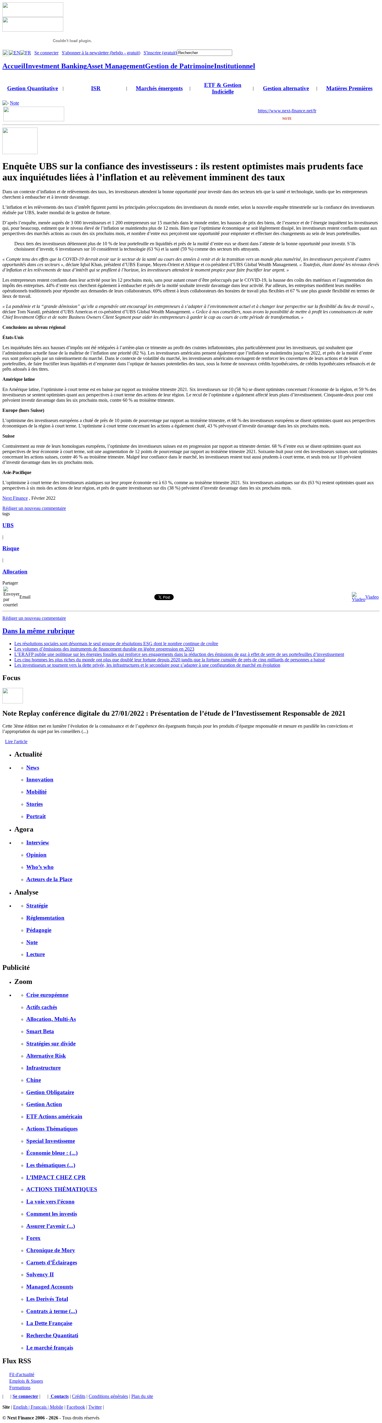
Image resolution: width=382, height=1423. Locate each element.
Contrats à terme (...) (51, 1311)
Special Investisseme (50, 1141)
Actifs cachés (41, 1007)
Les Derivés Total (47, 1299)
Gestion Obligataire (50, 1092)
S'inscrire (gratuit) (160, 52)
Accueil (13, 66)
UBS (8, 525)
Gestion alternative (286, 88)
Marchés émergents (159, 88)
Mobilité (36, 792)
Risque (10, 548)
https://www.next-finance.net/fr (287, 110)
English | (22, 1407)
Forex (33, 1238)
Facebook (76, 1407)
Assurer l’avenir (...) (50, 1226)
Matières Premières (349, 88)
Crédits (78, 1396)
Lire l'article (16, 741)
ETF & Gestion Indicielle (222, 88)
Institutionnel (234, 66)
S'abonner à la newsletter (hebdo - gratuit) (101, 52)
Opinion (36, 855)
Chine (33, 1080)
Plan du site (142, 1396)
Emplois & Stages (26, 1381)
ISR (96, 88)
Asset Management (116, 66)
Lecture (35, 954)
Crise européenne (47, 995)
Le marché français (49, 1347)
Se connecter (46, 52)
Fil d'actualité (21, 1374)
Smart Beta (40, 1031)
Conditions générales (108, 1396)
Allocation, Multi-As (51, 1019)
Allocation (14, 571)
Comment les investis (51, 1214)
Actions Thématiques (52, 1128)
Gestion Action (44, 1104)
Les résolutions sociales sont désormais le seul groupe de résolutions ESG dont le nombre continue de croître (116, 643)
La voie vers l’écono (50, 1201)
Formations (19, 1387)
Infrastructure (43, 1068)
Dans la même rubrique (38, 631)
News (32, 767)
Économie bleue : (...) (52, 1153)
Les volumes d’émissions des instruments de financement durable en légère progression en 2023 (104, 648)
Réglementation (45, 918)
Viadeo (372, 596)
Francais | (40, 1407)
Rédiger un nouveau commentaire (34, 508)
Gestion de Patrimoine (179, 66)
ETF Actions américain (54, 1116)
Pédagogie (38, 930)
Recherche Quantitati (52, 1335)
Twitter (95, 1407)
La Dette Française (49, 1323)
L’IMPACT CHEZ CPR (56, 1177)
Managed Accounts (49, 1287)
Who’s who (40, 867)
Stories (34, 804)
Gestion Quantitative (32, 88)
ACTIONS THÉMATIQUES (61, 1189)
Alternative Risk (46, 1056)
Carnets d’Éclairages (51, 1262)
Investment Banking (56, 66)
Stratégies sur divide (51, 1043)
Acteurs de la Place (49, 879)
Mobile (56, 1407)
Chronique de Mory (50, 1250)
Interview (37, 842)
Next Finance (15, 498)
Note (14, 102)
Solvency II (40, 1274)
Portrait (36, 816)
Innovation (39, 779)
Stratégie (37, 905)
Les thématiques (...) (50, 1165)
